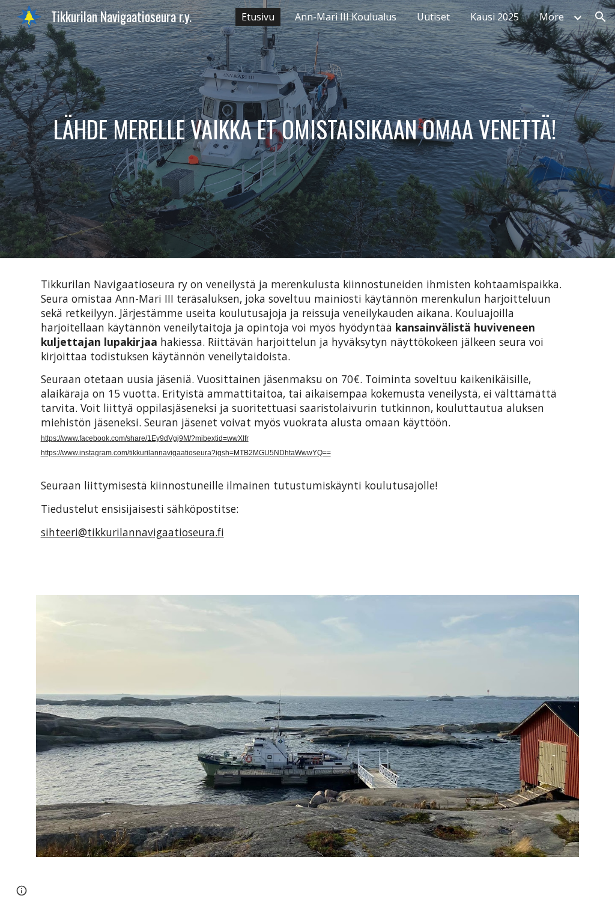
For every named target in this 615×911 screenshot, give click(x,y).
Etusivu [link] (257, 16)
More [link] (551, 16)
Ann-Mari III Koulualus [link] (345, 16)
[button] (600, 16)
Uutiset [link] (433, 16)
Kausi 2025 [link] (494, 16)
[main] (308, 129)
